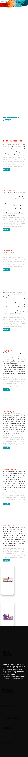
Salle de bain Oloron (16, 166)
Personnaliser (16, 718)
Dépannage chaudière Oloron (15, 161)
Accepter (7, 718)
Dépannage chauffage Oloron (11, 163)
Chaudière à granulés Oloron (16, 157)
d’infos (7, 169)
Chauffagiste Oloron (8, 159)
